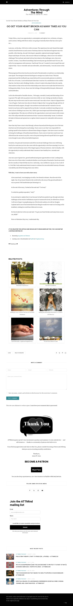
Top (66, 602)
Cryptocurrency (40, 239)
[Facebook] (56, 353)
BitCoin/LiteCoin (56, 476)
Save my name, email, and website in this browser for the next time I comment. (33, 393)
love (9, 353)
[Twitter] (59, 353)
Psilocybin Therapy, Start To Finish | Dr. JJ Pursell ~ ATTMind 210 (37, 556)
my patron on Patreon (24, 236)
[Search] (63, 2)
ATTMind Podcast (21, 554)
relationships (19, 353)
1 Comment (42, 33)
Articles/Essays (36, 23)
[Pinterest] (62, 353)
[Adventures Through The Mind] (36, 12)
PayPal (32, 239)
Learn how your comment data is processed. (43, 405)
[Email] (65, 353)
